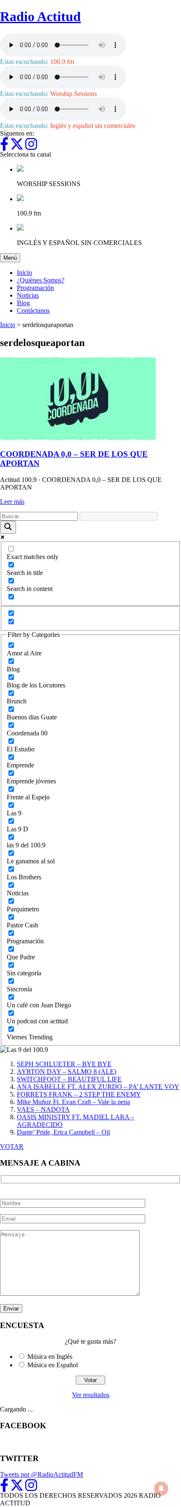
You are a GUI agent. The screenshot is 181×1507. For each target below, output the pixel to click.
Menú (11, 257)
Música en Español (52, 1365)
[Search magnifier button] (8, 527)
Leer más (12, 501)
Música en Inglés (49, 1356)
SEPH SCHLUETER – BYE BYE (64, 1064)
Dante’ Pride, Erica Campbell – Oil (63, 1132)
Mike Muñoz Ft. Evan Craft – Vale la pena (73, 1101)
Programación (35, 287)
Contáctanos (33, 310)
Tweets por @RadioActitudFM (41, 1474)
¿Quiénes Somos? (40, 280)
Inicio (24, 272)
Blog (23, 302)
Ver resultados (90, 1394)
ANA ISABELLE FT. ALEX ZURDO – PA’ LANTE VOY (98, 1086)
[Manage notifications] (161, 1488)
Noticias (28, 295)
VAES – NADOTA (43, 1109)
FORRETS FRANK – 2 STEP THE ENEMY (79, 1094)
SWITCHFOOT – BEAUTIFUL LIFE (69, 1079)
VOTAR (12, 1146)
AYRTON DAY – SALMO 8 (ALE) (66, 1071)
